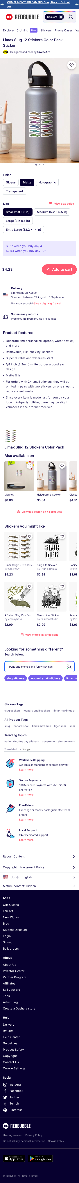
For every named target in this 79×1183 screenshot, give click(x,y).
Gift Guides (11, 905)
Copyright (10, 1056)
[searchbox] (39, 667)
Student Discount (15, 930)
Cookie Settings (14, 1068)
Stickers (46, 30)
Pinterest (16, 1110)
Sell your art (11, 989)
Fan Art (8, 911)
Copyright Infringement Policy (24, 867)
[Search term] (70, 17)
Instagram (16, 1084)
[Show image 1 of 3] (36, 165)
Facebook (16, 1091)
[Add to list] (71, 65)
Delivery (8, 1024)
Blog (6, 923)
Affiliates (9, 983)
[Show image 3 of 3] (43, 164)
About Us (9, 964)
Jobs (6, 996)
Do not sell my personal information (24, 1141)
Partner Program (14, 977)
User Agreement (12, 1135)
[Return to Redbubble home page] (22, 17)
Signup (7, 942)
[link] (15, 678)
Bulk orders (11, 948)
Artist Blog (10, 1002)
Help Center (11, 1037)
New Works (11, 917)
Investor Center (13, 971)
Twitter (14, 1097)
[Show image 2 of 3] (39, 164)
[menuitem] (8, 30)
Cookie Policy (56, 1141)
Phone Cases (64, 30)
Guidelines (10, 1043)
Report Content (14, 856)
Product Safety (13, 1049)
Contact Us (11, 1062)
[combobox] (59, 17)
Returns (8, 1031)
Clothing (26, 30)
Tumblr (14, 1103)
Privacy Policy (33, 1135)
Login (7, 936)
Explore (8, 30)
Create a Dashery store (19, 1008)
